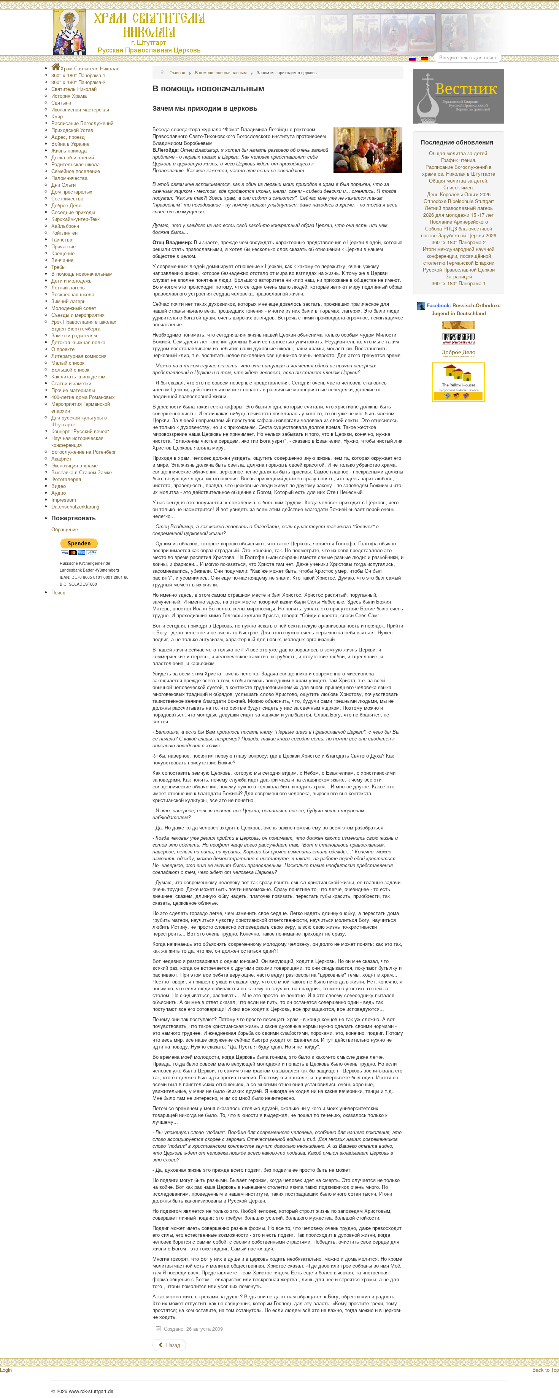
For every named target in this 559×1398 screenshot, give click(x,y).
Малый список (67, 362)
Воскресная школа (72, 294)
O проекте (63, 349)
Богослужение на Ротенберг (83, 451)
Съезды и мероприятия (78, 314)
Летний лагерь (68, 287)
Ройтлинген (64, 232)
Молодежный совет (73, 307)
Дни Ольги (63, 184)
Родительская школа (75, 164)
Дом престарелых (71, 191)
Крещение (63, 253)
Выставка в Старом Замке (81, 472)
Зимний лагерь (68, 301)
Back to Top (545, 1369)
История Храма (69, 95)
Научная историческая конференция (77, 441)
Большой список (70, 369)
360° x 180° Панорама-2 (78, 82)
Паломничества (69, 177)
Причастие (63, 246)
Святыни (61, 102)
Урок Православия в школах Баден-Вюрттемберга (83, 325)
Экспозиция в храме (74, 465)
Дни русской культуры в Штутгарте (79, 421)
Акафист (61, 458)
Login (6, 1369)
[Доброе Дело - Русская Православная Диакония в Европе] (458, 352)
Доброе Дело (66, 205)
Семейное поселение (75, 171)
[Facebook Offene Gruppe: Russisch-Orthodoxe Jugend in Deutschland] (421, 303)
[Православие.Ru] (458, 338)
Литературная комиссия (78, 355)
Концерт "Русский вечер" (80, 431)
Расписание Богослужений (82, 123)
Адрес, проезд (68, 136)
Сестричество (67, 198)
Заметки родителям (74, 335)
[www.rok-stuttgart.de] (280, 32)
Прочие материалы (73, 390)
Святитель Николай (74, 88)
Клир (57, 116)
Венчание (62, 260)
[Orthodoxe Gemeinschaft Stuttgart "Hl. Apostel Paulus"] (458, 324)
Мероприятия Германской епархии (80, 407)
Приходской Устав (72, 129)
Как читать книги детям (78, 376)
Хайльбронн (65, 225)
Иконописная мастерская (80, 109)
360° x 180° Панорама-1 (78, 75)
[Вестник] (458, 95)
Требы (58, 266)
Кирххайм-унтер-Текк (75, 218)
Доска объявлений (72, 157)
